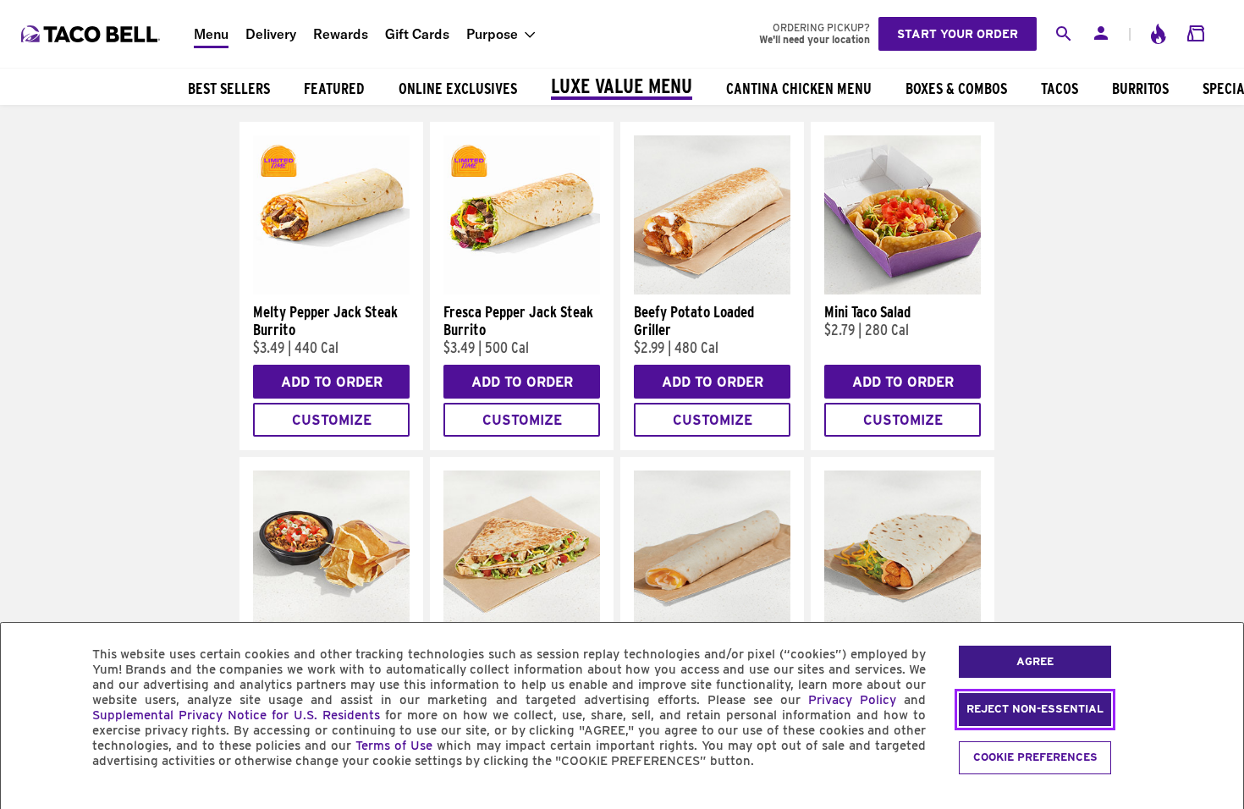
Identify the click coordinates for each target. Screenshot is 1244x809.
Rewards (340, 33)
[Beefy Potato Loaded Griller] (712, 290)
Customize (332, 420)
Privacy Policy (852, 699)
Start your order (957, 34)
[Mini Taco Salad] (902, 290)
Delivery (270, 33)
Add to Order (332, 382)
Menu (211, 33)
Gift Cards (417, 33)
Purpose (492, 33)
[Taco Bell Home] (92, 33)
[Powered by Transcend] (28, 799)
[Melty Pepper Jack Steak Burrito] (331, 290)
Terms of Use (393, 745)
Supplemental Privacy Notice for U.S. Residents (236, 715)
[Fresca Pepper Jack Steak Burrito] (521, 290)
